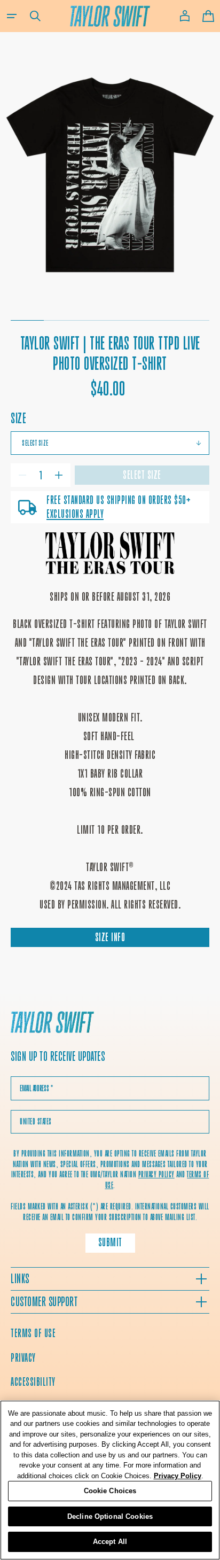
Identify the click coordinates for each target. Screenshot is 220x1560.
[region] (110, 1480)
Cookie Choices (110, 1491)
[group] (110, 174)
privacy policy (156, 1174)
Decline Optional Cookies (110, 1516)
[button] (11, 16)
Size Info (110, 937)
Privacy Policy (177, 1476)
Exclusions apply (75, 514)
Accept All (110, 1542)
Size (18, 418)
